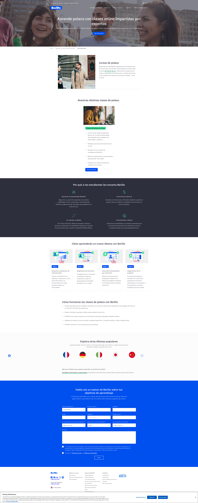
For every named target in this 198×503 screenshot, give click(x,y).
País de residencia (67, 406)
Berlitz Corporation (107, 483)
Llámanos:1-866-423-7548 (71, 3)
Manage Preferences (141, 497)
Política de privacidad (90, 453)
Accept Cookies (163, 497)
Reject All (152, 497)
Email (64, 414)
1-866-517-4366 (55, 484)
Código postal (117, 414)
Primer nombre (92, 406)
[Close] (195, 497)
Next (141, 355)
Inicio (51, 48)
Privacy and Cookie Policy (12, 501)
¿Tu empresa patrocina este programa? (73, 422)
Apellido (115, 406)
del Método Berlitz (110, 71)
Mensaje (64, 429)
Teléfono (90, 414)
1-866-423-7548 (55, 479)
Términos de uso (77, 453)
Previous (8, 355)
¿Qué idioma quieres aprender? (96, 422)
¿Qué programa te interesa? (120, 422)
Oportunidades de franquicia (109, 479)
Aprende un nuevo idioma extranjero (65, 48)
